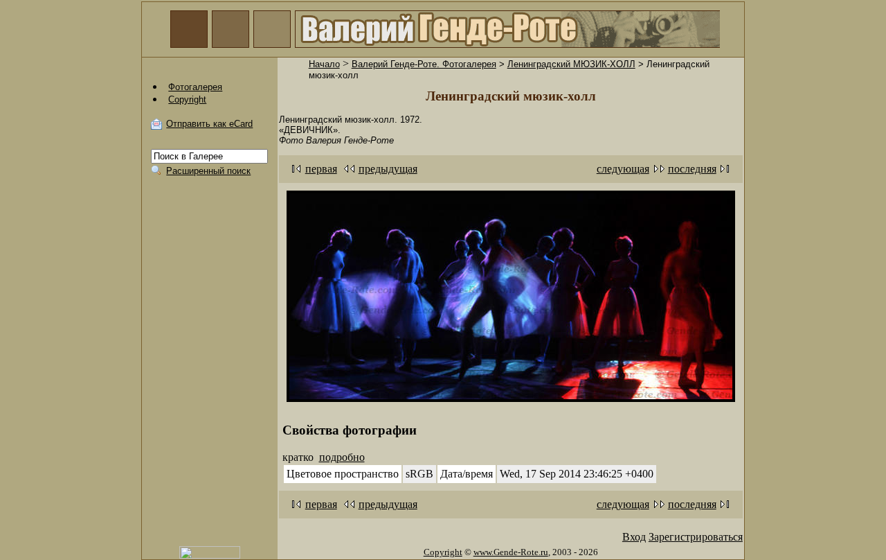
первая (321, 169)
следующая (623, 169)
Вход (634, 537)
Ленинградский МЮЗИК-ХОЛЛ (571, 64)
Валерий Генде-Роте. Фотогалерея (424, 64)
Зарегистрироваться (696, 537)
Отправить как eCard (209, 124)
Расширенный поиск (208, 171)
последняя (692, 169)
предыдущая (388, 169)
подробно (342, 457)
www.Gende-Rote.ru (510, 552)
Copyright (443, 552)
